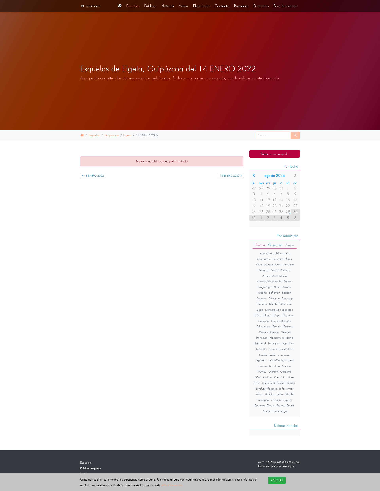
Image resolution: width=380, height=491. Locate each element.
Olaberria (286, 371)
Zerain (270, 405)
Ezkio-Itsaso (263, 326)
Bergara (262, 304)
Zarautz (287, 400)
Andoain (263, 270)
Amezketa (288, 264)
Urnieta (269, 394)
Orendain (279, 377)
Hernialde (262, 337)
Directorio (261, 6)
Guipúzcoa (111, 135)
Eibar (258, 315)
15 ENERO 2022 (230, 175)
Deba (259, 309)
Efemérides (201, 6)
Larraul (273, 349)
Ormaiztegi (268, 383)
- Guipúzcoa (274, 245)
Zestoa (280, 405)
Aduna (279, 253)
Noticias (167, 6)
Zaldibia (276, 400)
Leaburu (274, 354)
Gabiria (276, 326)
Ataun (277, 287)
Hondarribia (277, 337)
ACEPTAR (277, 480)
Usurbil (290, 394)
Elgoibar (289, 315)
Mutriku (262, 371)
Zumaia (266, 411)
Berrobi (273, 304)
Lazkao (263, 354)
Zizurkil (290, 405)
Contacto (221, 6)
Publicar (150, 6)
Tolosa (259, 394)
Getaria (274, 332)
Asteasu (288, 281)
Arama (266, 276)
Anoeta (275, 270)
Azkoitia (286, 287)
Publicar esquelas (90, 468)
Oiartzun (273, 371)
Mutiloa (286, 366)
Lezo (291, 360)
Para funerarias (285, 6)
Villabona (263, 400)
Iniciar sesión (92, 6)
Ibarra (289, 337)
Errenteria (263, 321)
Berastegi (287, 298)
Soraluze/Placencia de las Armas (274, 388)
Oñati (258, 377)
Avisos (183, 6)
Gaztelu (263, 332)
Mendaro (274, 366)
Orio (257, 383)
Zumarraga (280, 411)
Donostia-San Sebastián (279, 309)
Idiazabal (260, 343)
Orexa (291, 377)
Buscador (241, 6)
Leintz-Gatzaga (277, 360)
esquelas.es (284, 462)
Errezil (274, 321)
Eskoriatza (285, 321)
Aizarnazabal (264, 259)
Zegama (260, 405)
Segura (291, 383)
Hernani (285, 332)
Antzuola (286, 270)
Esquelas (133, 6)
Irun (284, 343)
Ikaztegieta (274, 343)
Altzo (277, 264)
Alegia (288, 259)
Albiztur (278, 259)
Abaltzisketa (266, 253)
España (260, 245)
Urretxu (280, 394)
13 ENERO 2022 (93, 175)
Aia (287, 253)
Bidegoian (286, 304)
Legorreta (261, 360)
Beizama (262, 298)
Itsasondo (261, 349)
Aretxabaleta (279, 276)
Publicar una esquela (275, 154)
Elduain (268, 315)
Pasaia (280, 383)
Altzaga (268, 264)
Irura (291, 343)
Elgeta (127, 135)
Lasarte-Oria (286, 349)
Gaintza (287, 326)
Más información (171, 485)
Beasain (286, 292)
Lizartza (262, 366)
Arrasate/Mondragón (269, 281)
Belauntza (274, 298)
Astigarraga (264, 287)
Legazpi (285, 354)
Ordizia (267, 377)
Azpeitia (262, 292)
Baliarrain (274, 292)
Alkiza (259, 264)
